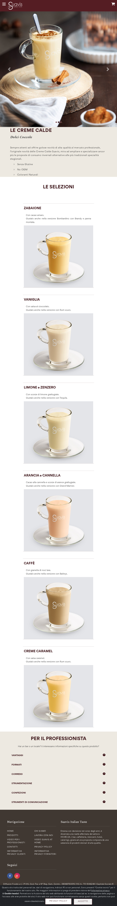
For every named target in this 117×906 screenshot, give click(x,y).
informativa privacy (100, 891)
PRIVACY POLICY (58, 901)
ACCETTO (83, 901)
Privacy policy (43, 847)
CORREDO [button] (17, 774)
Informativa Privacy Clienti (16, 852)
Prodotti (12, 835)
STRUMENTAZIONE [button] (22, 784)
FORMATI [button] (17, 765)
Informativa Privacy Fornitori (45, 852)
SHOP (113, 4)
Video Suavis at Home (43, 841)
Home (10, 831)
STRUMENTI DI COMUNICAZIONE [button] (30, 802)
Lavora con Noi (43, 835)
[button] (9, 68)
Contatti (12, 847)
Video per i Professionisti (16, 841)
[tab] (58, 755)
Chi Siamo (40, 831)
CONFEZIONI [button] (19, 793)
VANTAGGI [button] (17, 755)
